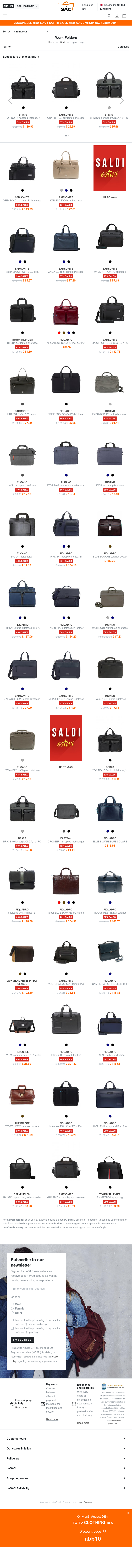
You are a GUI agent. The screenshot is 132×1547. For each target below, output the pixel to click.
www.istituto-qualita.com (114, 1422)
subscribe (22, 1339)
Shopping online (17, 1478)
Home (51, 42)
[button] (66, 136)
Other (18, 1313)
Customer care (16, 1439)
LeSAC (11, 1468)
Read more (21, 1407)
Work (62, 42)
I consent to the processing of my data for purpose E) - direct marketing (37, 1322)
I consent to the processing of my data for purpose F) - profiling (37, 1330)
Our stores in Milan (19, 1448)
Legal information (85, 1502)
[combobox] (31, 31)
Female (19, 1308)
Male (18, 1304)
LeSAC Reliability (18, 1488)
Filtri (5, 47)
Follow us (13, 1458)
